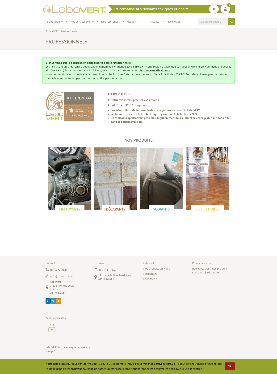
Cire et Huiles (207, 209)
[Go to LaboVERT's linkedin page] (48, 301)
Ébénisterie (150, 279)
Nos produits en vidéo (156, 268)
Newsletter (173, 21)
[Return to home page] (74, 9)
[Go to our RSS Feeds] (58, 301)
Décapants (115, 209)
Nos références (110, 21)
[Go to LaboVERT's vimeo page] (53, 301)
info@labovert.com (61, 276)
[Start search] (231, 21)
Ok (229, 366)
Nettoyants (69, 209)
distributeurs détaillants (154, 70)
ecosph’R (51, 351)
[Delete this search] (225, 21)
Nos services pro (80, 21)
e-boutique (53, 21)
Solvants (161, 209)
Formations (150, 273)
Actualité (154, 21)
